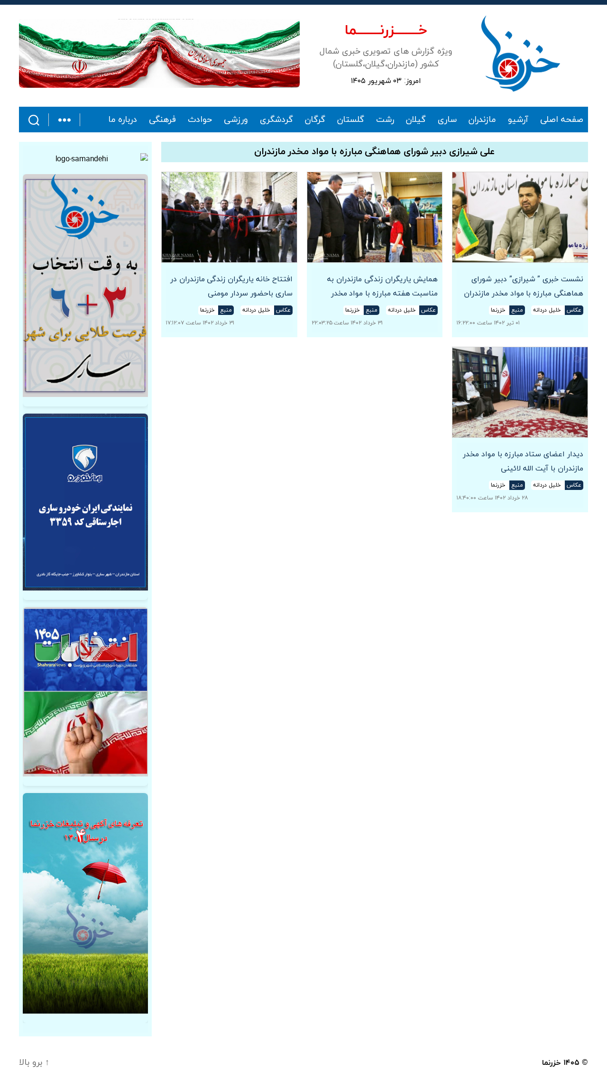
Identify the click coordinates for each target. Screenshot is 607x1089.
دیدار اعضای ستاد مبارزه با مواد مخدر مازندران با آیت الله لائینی (523, 461)
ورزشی (236, 120)
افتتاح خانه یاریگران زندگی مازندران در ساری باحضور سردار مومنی (231, 286)
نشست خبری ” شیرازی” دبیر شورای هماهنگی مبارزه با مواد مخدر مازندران (523, 286)
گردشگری (276, 120)
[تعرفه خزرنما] (85, 903)
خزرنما (551, 1063)
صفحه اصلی (561, 120)
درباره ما (123, 120)
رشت (385, 120)
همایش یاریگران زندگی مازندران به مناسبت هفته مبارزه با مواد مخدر (382, 286)
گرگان (315, 120)
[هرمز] (159, 53)
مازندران (482, 120)
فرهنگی (162, 120)
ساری (447, 120)
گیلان (416, 120)
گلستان (350, 120)
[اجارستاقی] (85, 502)
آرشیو (518, 120)
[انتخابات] (85, 285)
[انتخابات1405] (85, 691)
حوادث (200, 120)
